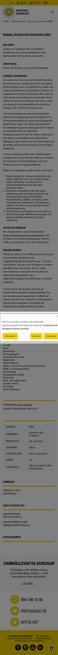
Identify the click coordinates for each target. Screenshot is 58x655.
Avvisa (36, 336)
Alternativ (10, 336)
